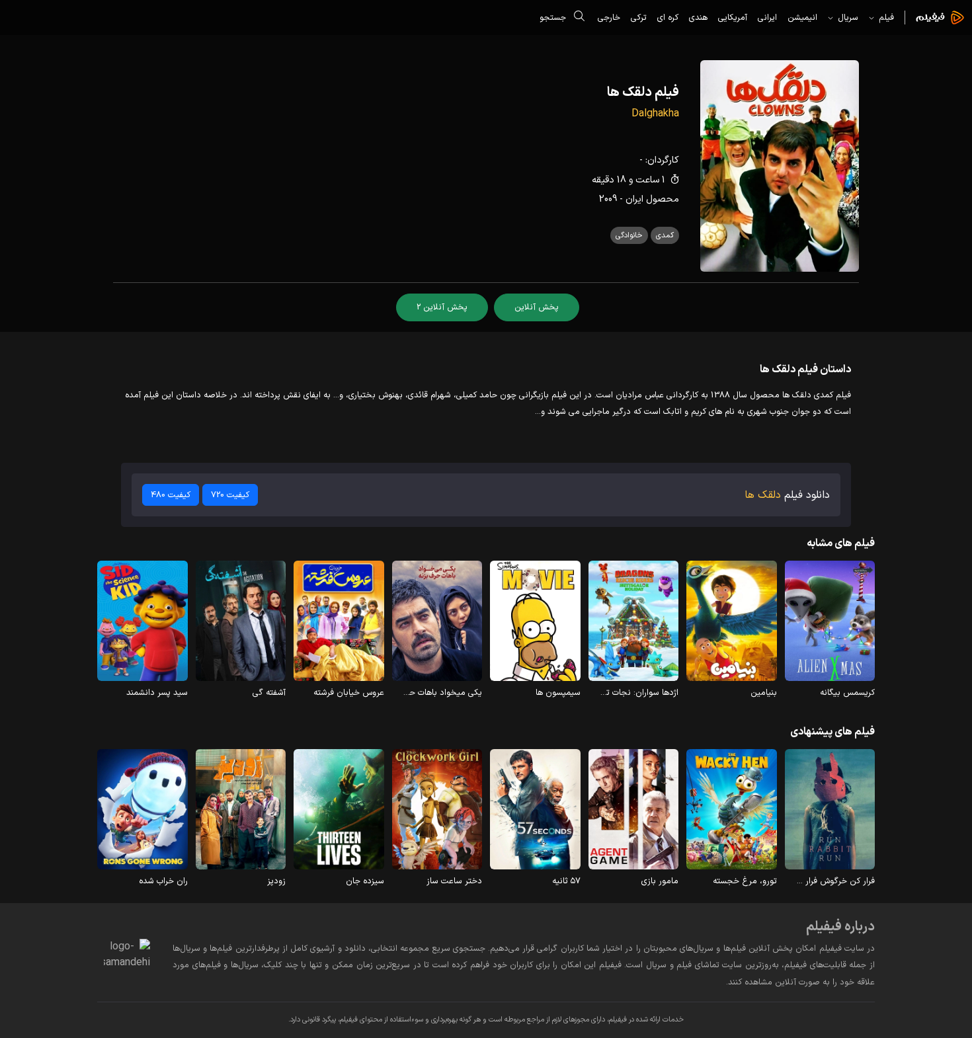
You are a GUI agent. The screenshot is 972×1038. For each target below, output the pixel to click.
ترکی (639, 17)
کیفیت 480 (170, 495)
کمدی (665, 235)
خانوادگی (629, 235)
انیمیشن (802, 17)
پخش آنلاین (536, 307)
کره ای (667, 17)
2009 (608, 199)
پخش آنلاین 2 (442, 307)
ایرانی (767, 17)
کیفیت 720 (230, 495)
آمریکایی (732, 17)
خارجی (609, 17)
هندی (698, 17)
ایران (634, 199)
